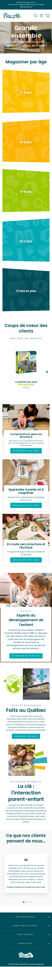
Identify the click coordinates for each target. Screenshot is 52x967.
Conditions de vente (25, 926)
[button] (24, 384)
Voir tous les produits (26, 338)
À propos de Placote (26, 656)
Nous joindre (25, 934)
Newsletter (25, 943)
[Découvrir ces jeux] (26, 431)
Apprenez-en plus (26, 736)
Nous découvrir (25, 917)
